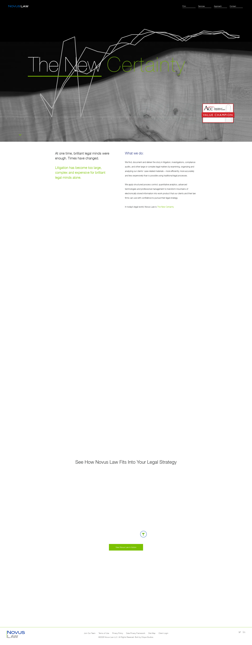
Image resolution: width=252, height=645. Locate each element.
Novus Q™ (114, 380)
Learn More (126, 279)
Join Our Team (89, 633)
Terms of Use (104, 633)
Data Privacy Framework (135, 633)
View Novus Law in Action (126, 547)
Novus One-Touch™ (71, 380)
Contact (233, 6)
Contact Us (126, 611)
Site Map (151, 633)
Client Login (163, 633)
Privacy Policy (117, 633)
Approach (218, 6)
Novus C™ (164, 380)
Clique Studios (147, 637)
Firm (184, 6)
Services (201, 6)
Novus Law (18, 6)
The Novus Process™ (73, 324)
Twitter (239, 632)
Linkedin (243, 632)
